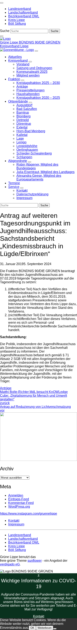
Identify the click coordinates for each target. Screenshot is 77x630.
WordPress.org (19, 506)
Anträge (5, 388)
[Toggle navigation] (1, 3)
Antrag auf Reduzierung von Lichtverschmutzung (35, 408)
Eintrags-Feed (18, 499)
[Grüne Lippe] (5, 38)
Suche (4, 31)
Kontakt (38, 616)
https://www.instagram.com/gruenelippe (28, 513)
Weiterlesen (45, 627)
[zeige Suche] (1, 36)
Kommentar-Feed (21, 503)
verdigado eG (10, 564)
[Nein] (54, 628)
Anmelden (15, 495)
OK (32, 627)
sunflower (35, 560)
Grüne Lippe (9, 42)
